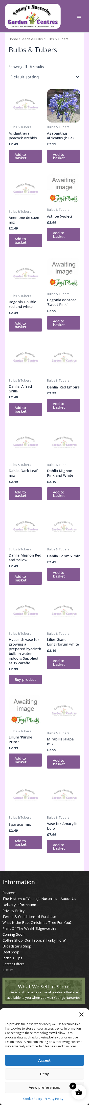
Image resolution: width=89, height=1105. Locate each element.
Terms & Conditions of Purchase (29, 916)
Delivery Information (19, 904)
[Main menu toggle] (79, 16)
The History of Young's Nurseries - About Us (39, 898)
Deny (44, 1073)
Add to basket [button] (20, 156)
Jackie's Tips (12, 957)
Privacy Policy (53, 1099)
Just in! (7, 969)
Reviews (9, 892)
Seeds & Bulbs (32, 39)
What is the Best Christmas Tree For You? (37, 922)
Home (13, 39)
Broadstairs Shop (16, 946)
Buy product (25, 679)
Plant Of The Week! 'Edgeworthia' (29, 928)
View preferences (44, 1087)
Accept (44, 1060)
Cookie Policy (32, 1099)
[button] (81, 1014)
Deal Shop (10, 951)
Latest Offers (13, 963)
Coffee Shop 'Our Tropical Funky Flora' (34, 940)
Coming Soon (13, 934)
